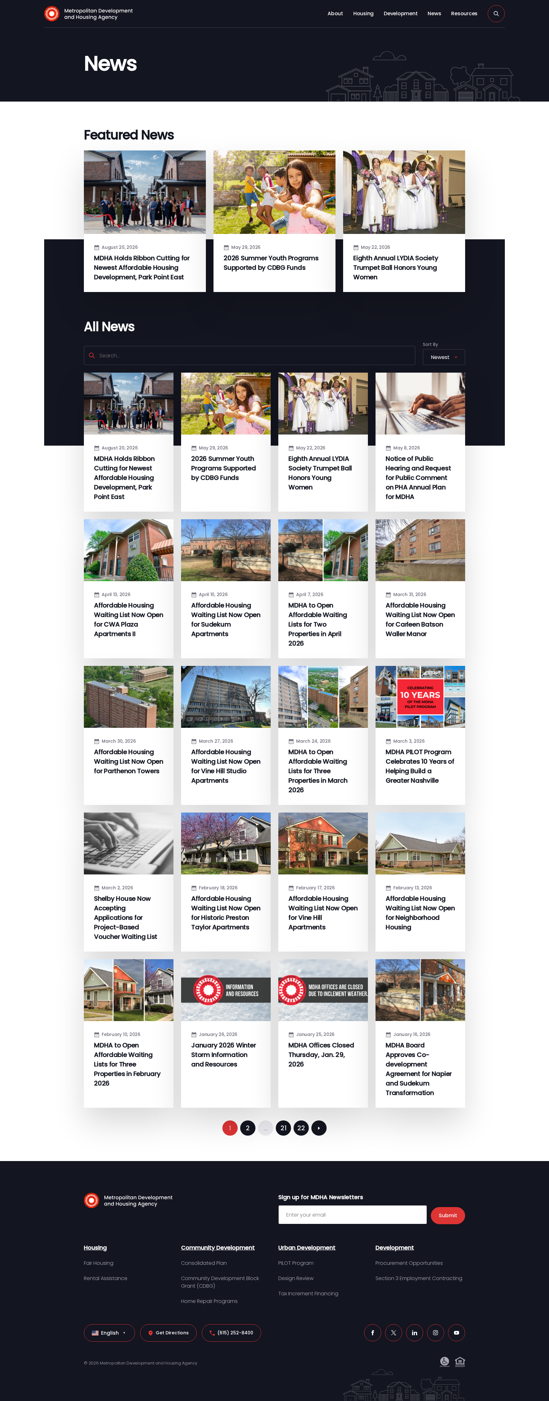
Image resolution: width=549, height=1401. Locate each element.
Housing (363, 13)
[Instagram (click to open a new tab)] (435, 1332)
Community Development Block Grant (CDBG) (220, 1282)
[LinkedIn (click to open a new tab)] (414, 1332)
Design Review (296, 1278)
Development (400, 13)
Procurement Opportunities (409, 1263)
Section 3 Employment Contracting (419, 1278)
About (335, 13)
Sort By (430, 344)
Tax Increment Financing (308, 1293)
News (434, 13)
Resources (464, 13)
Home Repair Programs (209, 1301)
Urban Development (307, 1248)
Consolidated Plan (204, 1263)
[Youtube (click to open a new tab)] (456, 1332)
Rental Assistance (105, 1278)
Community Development (218, 1248)
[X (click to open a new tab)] (393, 1332)
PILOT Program (296, 1263)
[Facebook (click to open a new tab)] (372, 1332)
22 (301, 1128)
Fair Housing (98, 1263)
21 (284, 1128)
